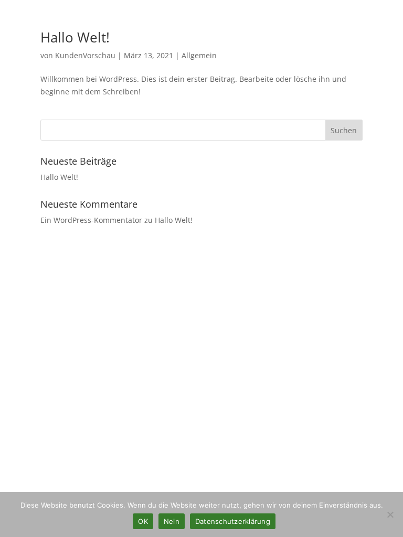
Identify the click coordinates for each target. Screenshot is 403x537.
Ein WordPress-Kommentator (91, 220)
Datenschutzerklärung (232, 521)
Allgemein (199, 55)
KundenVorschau (85, 55)
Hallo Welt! (75, 37)
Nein (171, 521)
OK (143, 521)
